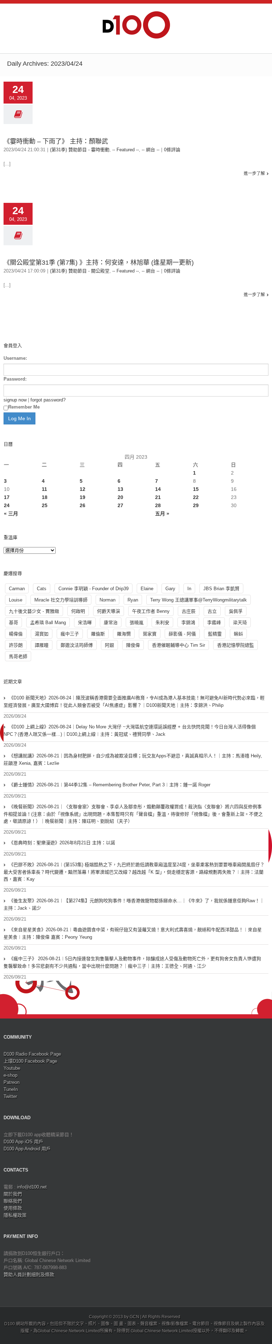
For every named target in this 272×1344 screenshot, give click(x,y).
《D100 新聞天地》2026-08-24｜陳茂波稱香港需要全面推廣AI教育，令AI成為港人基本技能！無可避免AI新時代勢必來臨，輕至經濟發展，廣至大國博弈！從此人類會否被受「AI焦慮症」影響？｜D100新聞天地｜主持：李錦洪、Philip (134, 701)
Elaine (147, 588)
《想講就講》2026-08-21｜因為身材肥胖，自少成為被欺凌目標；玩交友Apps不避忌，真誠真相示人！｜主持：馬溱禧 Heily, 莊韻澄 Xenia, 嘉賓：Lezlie (133, 759)
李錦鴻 (188, 622)
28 (158, 505)
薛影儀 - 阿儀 (182, 633)
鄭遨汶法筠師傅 (77, 645)
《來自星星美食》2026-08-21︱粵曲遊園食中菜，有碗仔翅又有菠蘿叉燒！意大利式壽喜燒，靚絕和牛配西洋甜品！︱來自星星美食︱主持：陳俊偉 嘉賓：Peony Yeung (133, 933)
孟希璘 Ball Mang (48, 622)
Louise (15, 600)
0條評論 (172, 149)
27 (120, 505)
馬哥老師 (18, 656)
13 (120, 489)
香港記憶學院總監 (235, 645)
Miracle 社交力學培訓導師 (60, 600)
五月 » (162, 513)
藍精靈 (215, 633)
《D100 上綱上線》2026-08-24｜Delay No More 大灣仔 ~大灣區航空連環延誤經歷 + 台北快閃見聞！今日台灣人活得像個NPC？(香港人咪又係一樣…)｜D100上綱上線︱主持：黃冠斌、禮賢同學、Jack (130, 730)
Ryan (133, 600)
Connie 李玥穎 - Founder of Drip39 (93, 588)
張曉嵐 (136, 622)
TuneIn (11, 1089)
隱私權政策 (15, 1215)
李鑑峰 (214, 622)
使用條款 (13, 1208)
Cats (41, 588)
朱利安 (162, 622)
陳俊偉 (133, 645)
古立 (212, 611)
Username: (15, 358)
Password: (15, 379)
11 (44, 489)
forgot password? (48, 400)
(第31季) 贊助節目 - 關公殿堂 (79, 271)
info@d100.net (32, 1187)
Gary (170, 588)
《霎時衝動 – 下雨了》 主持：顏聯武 (56, 141)
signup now (15, 400)
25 (44, 505)
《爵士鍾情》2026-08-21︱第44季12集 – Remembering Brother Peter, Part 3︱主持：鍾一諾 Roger (109, 784)
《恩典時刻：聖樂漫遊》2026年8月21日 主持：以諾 (62, 842)
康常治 (111, 622)
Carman (17, 588)
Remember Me (24, 407)
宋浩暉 (85, 622)
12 (82, 489)
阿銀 (109, 645)
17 (7, 497)
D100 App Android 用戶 (27, 1148)
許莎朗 (16, 645)
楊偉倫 (16, 633)
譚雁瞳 (42, 645)
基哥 (13, 622)
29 (196, 505)
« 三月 (11, 513)
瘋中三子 (70, 633)
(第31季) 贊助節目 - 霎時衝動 (79, 149)
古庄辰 (189, 611)
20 (120, 497)
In (189, 588)
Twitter (10, 1096)
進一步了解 (254, 173)
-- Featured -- (125, 149)
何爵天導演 (108, 611)
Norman (107, 600)
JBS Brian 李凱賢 (221, 588)
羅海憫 (124, 633)
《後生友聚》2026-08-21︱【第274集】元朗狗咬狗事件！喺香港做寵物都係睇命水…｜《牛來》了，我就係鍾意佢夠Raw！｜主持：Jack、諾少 (134, 904)
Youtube (12, 1068)
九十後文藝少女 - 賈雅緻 (34, 611)
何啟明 (78, 611)
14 (158, 489)
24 (7, 505)
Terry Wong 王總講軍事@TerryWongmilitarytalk (198, 600)
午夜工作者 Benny (151, 611)
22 (196, 497)
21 (158, 497)
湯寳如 (42, 633)
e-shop (10, 1075)
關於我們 (13, 1194)
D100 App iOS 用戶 (23, 1141)
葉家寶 (150, 633)
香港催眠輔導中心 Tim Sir (178, 645)
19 (82, 497)
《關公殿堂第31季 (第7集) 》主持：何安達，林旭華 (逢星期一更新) (99, 262)
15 (196, 489)
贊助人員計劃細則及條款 (29, 1274)
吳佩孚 (236, 611)
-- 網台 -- (150, 149)
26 (82, 505)
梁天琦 (240, 622)
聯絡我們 (13, 1201)
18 (44, 497)
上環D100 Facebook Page (30, 1061)
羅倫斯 (98, 633)
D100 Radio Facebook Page (32, 1054)
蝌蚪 (238, 633)
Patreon (11, 1082)
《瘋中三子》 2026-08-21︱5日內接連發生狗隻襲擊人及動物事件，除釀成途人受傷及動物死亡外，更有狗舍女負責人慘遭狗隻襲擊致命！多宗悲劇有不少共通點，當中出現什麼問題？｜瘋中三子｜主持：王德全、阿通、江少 (132, 962)
